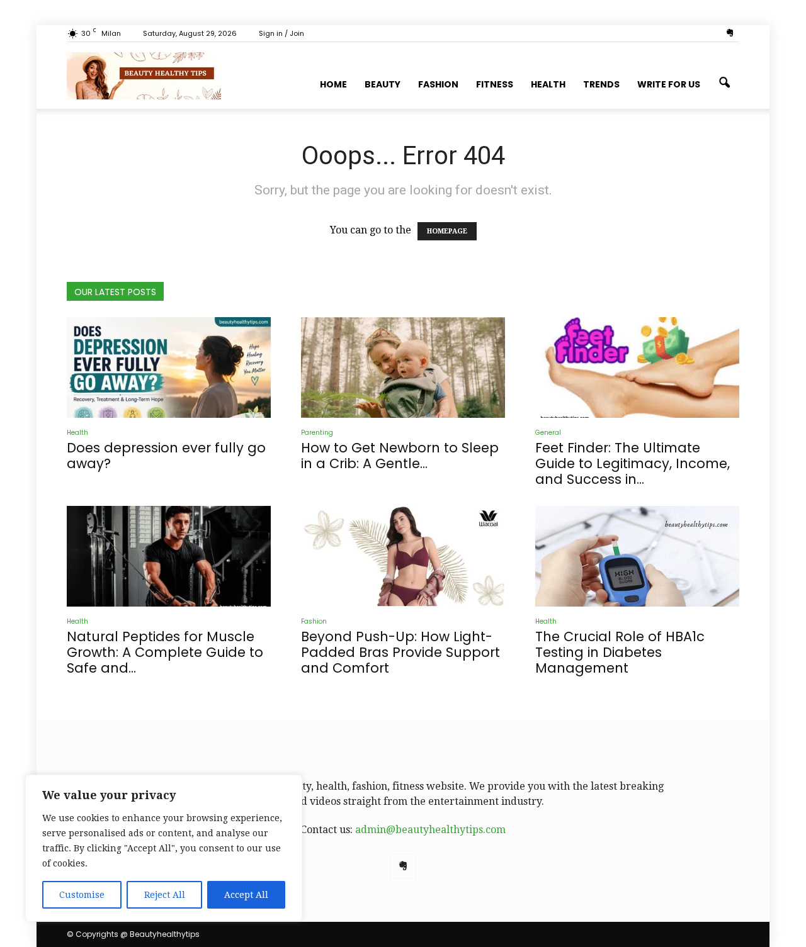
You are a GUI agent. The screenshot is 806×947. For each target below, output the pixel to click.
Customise (82, 895)
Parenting (317, 432)
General (548, 432)
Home (333, 84)
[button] (724, 83)
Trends (601, 84)
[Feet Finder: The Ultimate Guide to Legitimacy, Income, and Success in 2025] (637, 367)
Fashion (438, 84)
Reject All (164, 895)
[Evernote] (729, 33)
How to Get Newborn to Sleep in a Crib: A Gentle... (400, 456)
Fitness (494, 84)
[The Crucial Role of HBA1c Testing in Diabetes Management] (637, 556)
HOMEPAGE (447, 231)
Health (548, 84)
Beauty (382, 84)
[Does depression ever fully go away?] (169, 367)
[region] (163, 848)
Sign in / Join (281, 33)
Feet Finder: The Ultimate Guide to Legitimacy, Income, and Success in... (632, 463)
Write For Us (668, 84)
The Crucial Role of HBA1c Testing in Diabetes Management (620, 652)
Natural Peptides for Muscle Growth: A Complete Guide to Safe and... (165, 652)
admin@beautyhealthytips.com (430, 830)
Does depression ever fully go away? (166, 456)
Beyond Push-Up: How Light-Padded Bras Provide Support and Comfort (400, 652)
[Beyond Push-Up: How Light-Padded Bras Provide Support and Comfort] (403, 556)
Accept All (246, 895)
